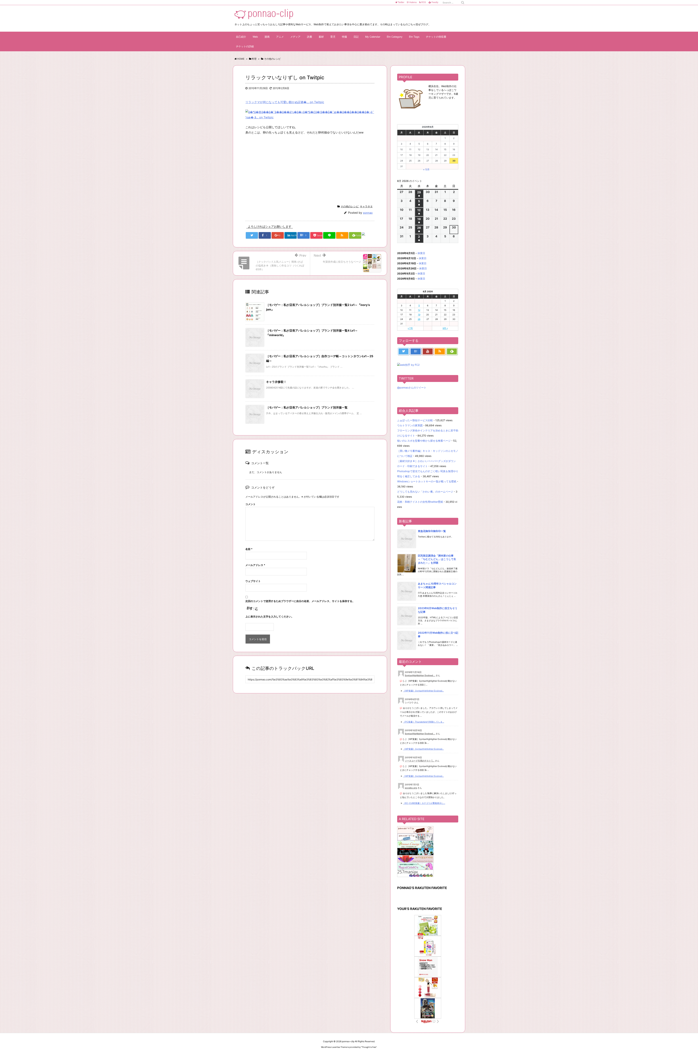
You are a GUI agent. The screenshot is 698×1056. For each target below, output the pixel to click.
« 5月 (426, 169)
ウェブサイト (253, 581)
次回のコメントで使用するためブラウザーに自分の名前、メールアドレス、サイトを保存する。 (300, 601)
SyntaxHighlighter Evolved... (420, 675)
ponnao (368, 212)
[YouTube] (427, 351)
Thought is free (369, 1047)
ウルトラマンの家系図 (410, 425)
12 (419, 310)
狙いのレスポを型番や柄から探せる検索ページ (424, 440)
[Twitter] (403, 351)
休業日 (421, 253)
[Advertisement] (275, 168)
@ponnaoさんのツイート (411, 387)
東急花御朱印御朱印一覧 (432, 531)
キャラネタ (366, 206)
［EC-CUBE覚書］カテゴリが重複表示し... (424, 803)
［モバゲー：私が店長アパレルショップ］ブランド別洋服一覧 (307, 407)
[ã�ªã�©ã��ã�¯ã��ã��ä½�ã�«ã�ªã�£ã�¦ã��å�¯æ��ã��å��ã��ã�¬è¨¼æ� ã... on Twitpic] (309, 114)
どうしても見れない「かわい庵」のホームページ (425, 491)
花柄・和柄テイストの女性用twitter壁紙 (420, 501)
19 (419, 314)
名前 (248, 549)
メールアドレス (255, 565)
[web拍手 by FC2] (368, 235)
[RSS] (342, 235)
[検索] (462, 2)
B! (411, 2)
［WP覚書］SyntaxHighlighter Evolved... (423, 690)
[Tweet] (252, 235)
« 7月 (410, 328)
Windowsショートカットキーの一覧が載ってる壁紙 (426, 481)
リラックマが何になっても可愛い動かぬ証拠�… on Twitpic (284, 102)
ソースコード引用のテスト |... (419, 760)
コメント (250, 504)
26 (419, 319)
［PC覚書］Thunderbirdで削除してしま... (423, 721)
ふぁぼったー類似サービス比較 (415, 420)
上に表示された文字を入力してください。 (269, 616)
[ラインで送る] (329, 235)
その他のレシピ (349, 206)
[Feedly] (451, 351)
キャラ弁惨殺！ (276, 382)
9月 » (445, 328)
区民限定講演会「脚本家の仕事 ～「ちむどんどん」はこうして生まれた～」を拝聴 (437, 559)
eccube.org (411, 787)
